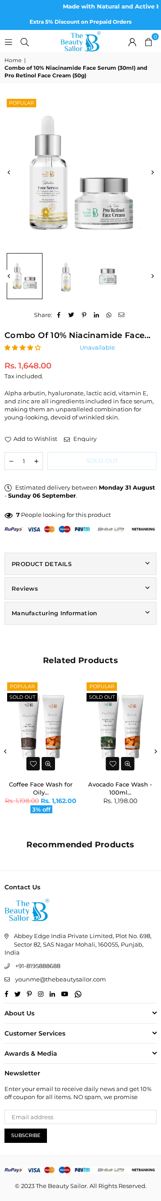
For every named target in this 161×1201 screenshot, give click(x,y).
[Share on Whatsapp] (109, 315)
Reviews (25, 588)
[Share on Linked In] (96, 315)
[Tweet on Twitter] (71, 315)
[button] (148, 41)
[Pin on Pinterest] (84, 315)
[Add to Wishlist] (33, 763)
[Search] (25, 41)
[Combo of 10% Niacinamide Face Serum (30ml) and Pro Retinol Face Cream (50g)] (24, 276)
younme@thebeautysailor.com (60, 979)
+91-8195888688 (37, 965)
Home (12, 60)
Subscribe (25, 1135)
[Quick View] (48, 763)
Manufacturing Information (54, 613)
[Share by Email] (122, 315)
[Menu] (8, 41)
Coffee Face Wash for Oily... (40, 788)
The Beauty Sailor (61, 1185)
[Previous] (9, 172)
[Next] (152, 172)
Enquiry (84, 438)
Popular (21, 103)
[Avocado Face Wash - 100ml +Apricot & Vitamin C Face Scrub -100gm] (121, 727)
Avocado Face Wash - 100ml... (120, 788)
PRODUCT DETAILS (42, 563)
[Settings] (132, 41)
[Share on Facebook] (59, 315)
